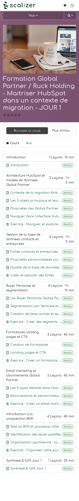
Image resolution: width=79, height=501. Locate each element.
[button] (70, 15)
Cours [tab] (14, 143)
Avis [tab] (29, 143)
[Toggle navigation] (72, 5)
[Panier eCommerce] (64, 5)
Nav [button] (32, 15)
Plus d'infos (61, 130)
